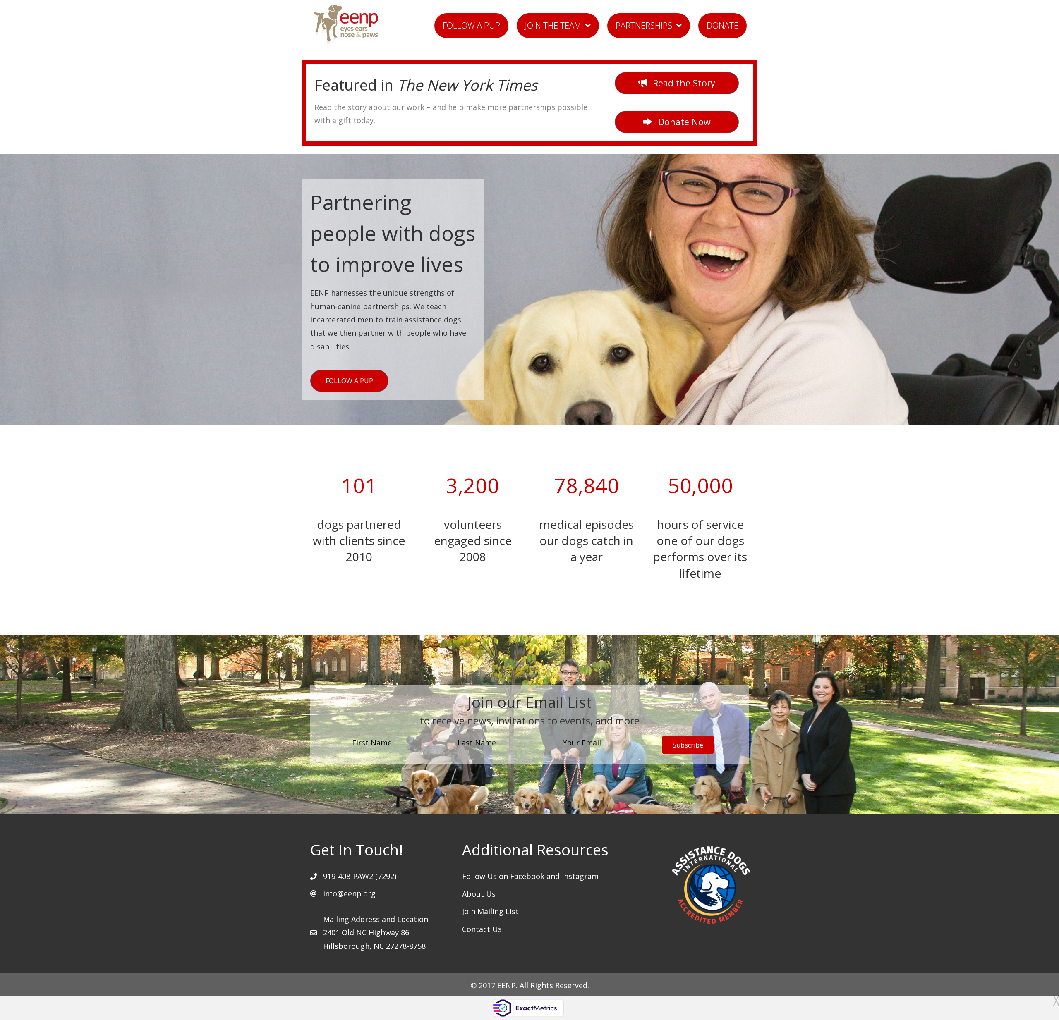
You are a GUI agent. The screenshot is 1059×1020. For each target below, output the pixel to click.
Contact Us (482, 929)
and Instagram (572, 876)
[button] (677, 122)
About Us (479, 894)
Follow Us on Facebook (504, 876)
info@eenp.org (349, 893)
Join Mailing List (490, 911)
